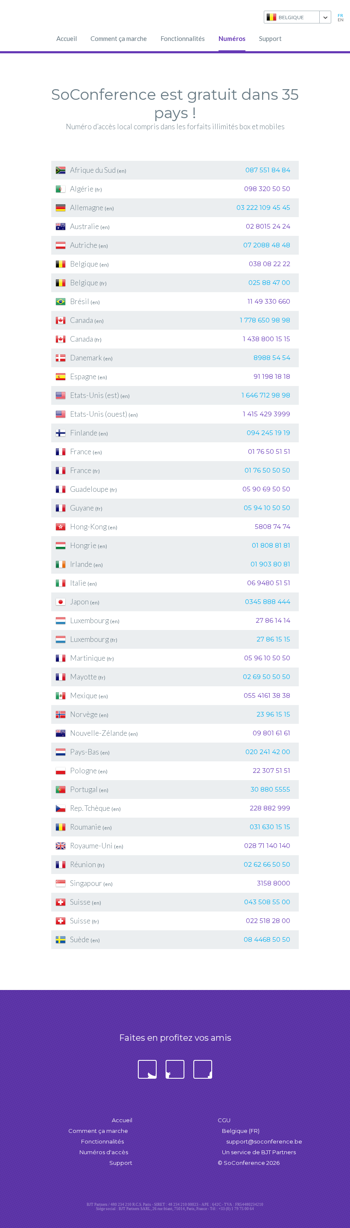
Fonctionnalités (182, 38)
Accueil (66, 38)
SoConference (38, 17)
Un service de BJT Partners (259, 1152)
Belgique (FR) (241, 1130)
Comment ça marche (118, 38)
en (341, 19)
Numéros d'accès (103, 1152)
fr (340, 15)
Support (270, 38)
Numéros (232, 38)
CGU (224, 1120)
